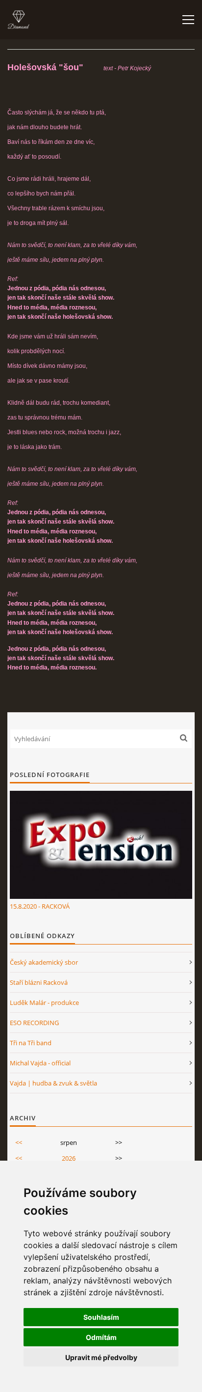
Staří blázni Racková (39, 982)
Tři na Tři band (30, 1042)
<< (18, 1142)
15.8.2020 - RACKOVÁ (40, 906)
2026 (69, 1158)
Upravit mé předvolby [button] (101, 1357)
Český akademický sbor (44, 962)
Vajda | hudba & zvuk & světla (53, 1083)
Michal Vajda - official (40, 1062)
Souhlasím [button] (101, 1317)
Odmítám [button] (101, 1337)
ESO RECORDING (34, 1022)
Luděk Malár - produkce (44, 1002)
